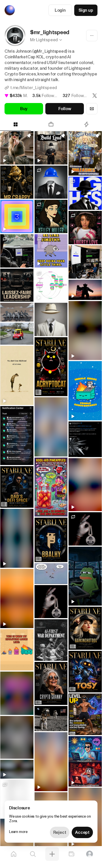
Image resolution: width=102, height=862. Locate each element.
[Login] (89, 854)
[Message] (91, 108)
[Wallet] (71, 854)
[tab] (51, 124)
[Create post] (52, 854)
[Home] (13, 854)
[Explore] (33, 854)
